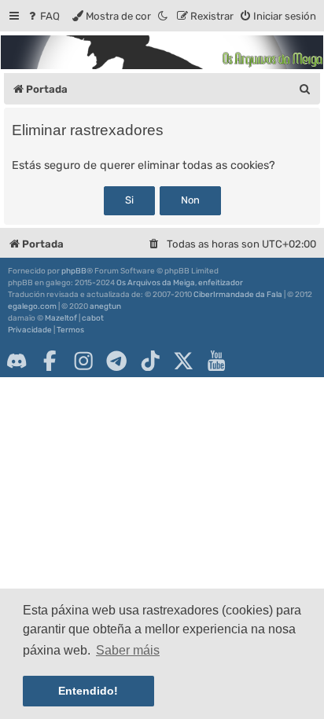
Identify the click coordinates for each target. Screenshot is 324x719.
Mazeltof (61, 318)
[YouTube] (216, 360)
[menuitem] (43, 16)
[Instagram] (83, 360)
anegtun (105, 306)
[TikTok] (150, 360)
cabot (93, 318)
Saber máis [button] (128, 650)
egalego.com (32, 306)
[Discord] (16, 360)
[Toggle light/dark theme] (163, 16)
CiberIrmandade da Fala (237, 294)
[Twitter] (183, 360)
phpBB (74, 271)
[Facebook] (49, 360)
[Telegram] (116, 360)
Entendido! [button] (88, 690)
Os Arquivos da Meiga (155, 283)
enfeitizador (220, 283)
